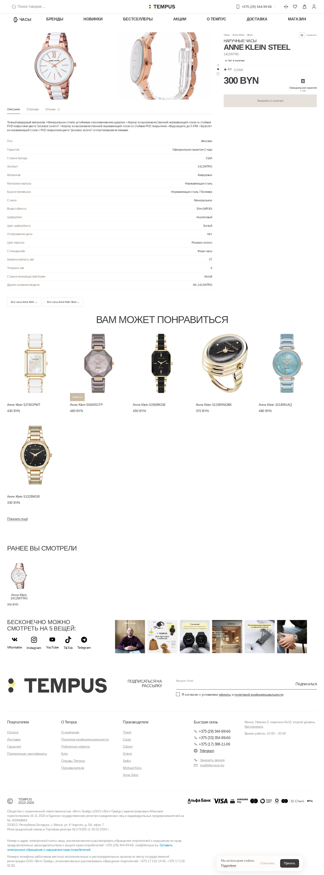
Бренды (54, 19)
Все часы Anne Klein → (24, 302)
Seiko (127, 761)
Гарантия (14, 746)
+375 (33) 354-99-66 (214, 738)
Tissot (127, 732)
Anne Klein (238, 35)
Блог (64, 753)
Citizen (128, 746)
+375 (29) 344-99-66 (214, 731)
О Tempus (69, 722)
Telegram (206, 751)
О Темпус (216, 19)
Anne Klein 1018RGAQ (275, 405)
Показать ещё (17, 519)
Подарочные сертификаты (27, 753)
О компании (70, 732)
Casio (127, 739)
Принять (289, 863)
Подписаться (306, 684)
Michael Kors (132, 768)
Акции (180, 19)
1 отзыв (238, 69)
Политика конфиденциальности (85, 739)
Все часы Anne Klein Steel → (63, 302)
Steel (249, 35)
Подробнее (228, 865)
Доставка (257, 19)
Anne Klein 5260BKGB (149, 405)
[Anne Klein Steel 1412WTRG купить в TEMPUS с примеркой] (162, 7)
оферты (225, 694)
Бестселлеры (138, 19)
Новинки (92, 19)
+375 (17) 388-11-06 (214, 744)
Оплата (12, 732)
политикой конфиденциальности (258, 694)
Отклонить (267, 863)
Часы (25, 20)
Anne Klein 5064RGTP (86, 405)
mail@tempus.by (212, 765)
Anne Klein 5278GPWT (24, 405)
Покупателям (18, 722)
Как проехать (254, 726)
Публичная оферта (75, 746)
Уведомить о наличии (270, 100)
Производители (72, 768)
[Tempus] (57, 685)
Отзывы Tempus (73, 761)
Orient (127, 753)
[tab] (13, 111)
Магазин (297, 19)
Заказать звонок (212, 760)
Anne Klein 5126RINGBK (214, 405)
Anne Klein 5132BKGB (23, 496)
